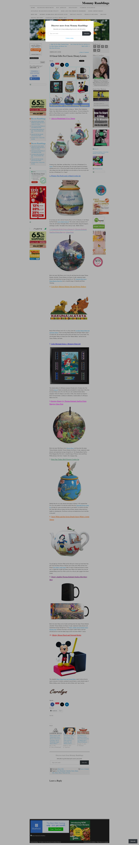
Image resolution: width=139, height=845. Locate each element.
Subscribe (86, 33)
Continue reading (69, 38)
